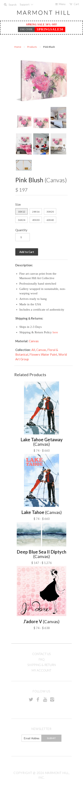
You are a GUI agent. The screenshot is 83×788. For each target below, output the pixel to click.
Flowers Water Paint (43, 354)
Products (32, 46)
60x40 (50, 219)
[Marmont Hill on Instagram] (52, 699)
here (55, 332)
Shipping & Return (41, 665)
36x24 (21, 219)
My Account (41, 670)
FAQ (42, 659)
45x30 (35, 219)
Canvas (34, 341)
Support (25, 4)
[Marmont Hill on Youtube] (45, 699)
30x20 (50, 211)
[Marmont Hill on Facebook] (38, 699)
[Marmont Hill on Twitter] (31, 699)
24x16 (35, 211)
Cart (76, 4)
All (33, 350)
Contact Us (41, 654)
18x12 (21, 211)
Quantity (21, 230)
